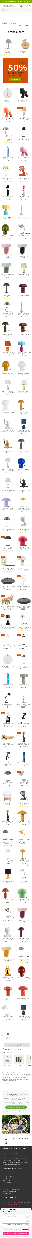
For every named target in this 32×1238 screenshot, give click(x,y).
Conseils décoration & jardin (12, 1189)
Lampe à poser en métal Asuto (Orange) (23, 997)
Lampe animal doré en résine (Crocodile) (8, 744)
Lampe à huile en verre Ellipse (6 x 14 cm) (24, 606)
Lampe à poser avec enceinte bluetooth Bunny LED (8, 979)
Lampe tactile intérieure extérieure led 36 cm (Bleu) (24, 139)
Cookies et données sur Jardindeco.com (12, 1210)
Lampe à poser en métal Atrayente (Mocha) (24, 451)
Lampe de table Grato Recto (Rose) (7, 255)
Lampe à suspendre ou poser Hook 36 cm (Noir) (24, 647)
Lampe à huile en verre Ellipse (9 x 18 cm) (8, 587)
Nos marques (8, 1185)
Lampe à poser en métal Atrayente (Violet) (24, 940)
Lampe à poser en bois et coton (8, 50)
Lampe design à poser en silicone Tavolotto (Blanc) (23, 588)
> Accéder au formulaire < (12, 1204)
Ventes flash (8, 1178)
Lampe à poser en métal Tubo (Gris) (24, 685)
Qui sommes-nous (9, 1174)
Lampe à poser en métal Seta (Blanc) (23, 567)
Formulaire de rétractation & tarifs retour (16, 1158)
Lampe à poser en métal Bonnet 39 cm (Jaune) (24, 862)
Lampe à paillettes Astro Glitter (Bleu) (24, 314)
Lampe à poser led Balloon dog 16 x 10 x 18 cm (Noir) (24, 100)
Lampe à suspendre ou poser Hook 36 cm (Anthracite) (24, 666)
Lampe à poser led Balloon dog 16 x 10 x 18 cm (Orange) (8, 120)
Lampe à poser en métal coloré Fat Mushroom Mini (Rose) (24, 549)
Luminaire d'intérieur (9, 23)
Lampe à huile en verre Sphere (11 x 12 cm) (8, 99)
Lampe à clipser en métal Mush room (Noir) (23, 725)
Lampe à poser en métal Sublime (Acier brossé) (8, 139)
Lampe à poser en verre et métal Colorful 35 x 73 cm (24, 120)
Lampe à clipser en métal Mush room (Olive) (7, 764)
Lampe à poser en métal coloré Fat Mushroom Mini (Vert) (23, 901)
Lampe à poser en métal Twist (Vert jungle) (8, 315)
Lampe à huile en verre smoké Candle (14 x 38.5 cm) (24, 705)
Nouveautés (7, 1182)
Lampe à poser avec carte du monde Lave (8, 158)
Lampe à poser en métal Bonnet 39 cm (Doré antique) (24, 627)
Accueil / (4, 22)
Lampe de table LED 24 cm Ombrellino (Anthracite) (8, 784)
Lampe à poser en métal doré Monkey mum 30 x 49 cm (8, 881)
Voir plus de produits (16, 1045)
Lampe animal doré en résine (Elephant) (8, 606)
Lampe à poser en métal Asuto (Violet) (8, 509)
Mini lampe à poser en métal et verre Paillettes (23, 764)
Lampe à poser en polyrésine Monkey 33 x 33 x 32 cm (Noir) (24, 490)
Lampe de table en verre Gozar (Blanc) (24, 372)
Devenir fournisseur (10, 1191)
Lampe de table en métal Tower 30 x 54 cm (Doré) (8, 471)
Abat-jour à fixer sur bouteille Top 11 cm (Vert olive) (8, 823)
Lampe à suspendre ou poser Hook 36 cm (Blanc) (8, 647)
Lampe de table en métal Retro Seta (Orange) (7, 998)
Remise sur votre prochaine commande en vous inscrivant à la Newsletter (16, 1094)
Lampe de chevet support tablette (8, 724)
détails (5, 1213)
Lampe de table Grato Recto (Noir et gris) (23, 255)
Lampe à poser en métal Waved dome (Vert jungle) (8, 529)
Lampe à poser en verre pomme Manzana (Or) (24, 51)
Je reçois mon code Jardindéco (16, 1107)
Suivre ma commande (11, 1153)
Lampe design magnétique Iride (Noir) (24, 803)
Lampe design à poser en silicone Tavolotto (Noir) (7, 627)
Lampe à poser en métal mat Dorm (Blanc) (24, 881)
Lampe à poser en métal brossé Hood (7, 919)
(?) (15, 1216)
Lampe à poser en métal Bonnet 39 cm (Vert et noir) (8, 842)
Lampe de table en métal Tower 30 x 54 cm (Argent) (8, 393)
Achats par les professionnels (13, 1160)
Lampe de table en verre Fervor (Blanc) (8, 411)
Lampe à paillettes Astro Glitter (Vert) (23, 216)
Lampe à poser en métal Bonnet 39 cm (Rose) (24, 959)
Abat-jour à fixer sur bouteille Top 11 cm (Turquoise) (24, 745)
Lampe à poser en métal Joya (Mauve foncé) (23, 295)
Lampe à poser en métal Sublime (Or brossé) (7, 178)
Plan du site (7, 1193)
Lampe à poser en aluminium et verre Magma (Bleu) (8, 686)
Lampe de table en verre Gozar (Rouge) (24, 978)
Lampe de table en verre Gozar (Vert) (7, 236)
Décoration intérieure (15, 22)
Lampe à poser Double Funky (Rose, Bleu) (24, 353)
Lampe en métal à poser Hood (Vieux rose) (23, 237)
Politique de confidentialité (12, 1164)
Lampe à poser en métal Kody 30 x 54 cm (8, 489)
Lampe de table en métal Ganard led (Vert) (7, 1037)
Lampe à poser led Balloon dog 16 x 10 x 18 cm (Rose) (24, 159)
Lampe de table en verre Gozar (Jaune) (8, 372)
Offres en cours (9, 1176)
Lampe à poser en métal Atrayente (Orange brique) (8, 901)
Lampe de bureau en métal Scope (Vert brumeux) (24, 784)
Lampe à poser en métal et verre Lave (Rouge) (24, 198)
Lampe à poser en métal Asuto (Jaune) (24, 822)
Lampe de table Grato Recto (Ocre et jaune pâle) (7, 959)
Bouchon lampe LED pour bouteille (8, 197)
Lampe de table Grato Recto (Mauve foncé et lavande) (23, 920)
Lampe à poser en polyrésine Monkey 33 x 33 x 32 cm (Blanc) (8, 432)
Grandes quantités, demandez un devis (15, 1162)
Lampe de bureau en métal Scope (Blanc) (8, 1017)
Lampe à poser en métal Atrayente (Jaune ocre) (24, 412)
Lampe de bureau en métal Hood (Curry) (24, 841)
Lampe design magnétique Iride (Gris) (24, 529)
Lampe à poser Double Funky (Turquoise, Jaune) (8, 217)
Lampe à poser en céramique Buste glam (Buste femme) (24, 276)
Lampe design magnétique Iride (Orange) (24, 178)
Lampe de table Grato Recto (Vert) (7, 275)
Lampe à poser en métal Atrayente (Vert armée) (7, 334)
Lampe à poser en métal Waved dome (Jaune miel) (24, 510)
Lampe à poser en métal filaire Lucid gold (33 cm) (8, 568)
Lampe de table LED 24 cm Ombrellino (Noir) (8, 549)
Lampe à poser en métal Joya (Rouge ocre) (23, 334)
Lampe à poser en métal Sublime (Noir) (8, 294)
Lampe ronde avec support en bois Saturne (7, 803)
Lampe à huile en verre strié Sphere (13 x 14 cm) (8, 666)
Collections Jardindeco (11, 1187)
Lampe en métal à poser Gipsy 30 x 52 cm (24, 392)
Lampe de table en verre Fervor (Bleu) (23, 470)
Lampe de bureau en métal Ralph (8, 704)
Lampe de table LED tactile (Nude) (8, 861)
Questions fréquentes (10, 1156)
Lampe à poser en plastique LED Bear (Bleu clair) (8, 940)
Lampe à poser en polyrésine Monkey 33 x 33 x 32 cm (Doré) (8, 451)
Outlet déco (8, 1180)
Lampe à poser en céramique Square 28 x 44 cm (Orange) (8, 354)
